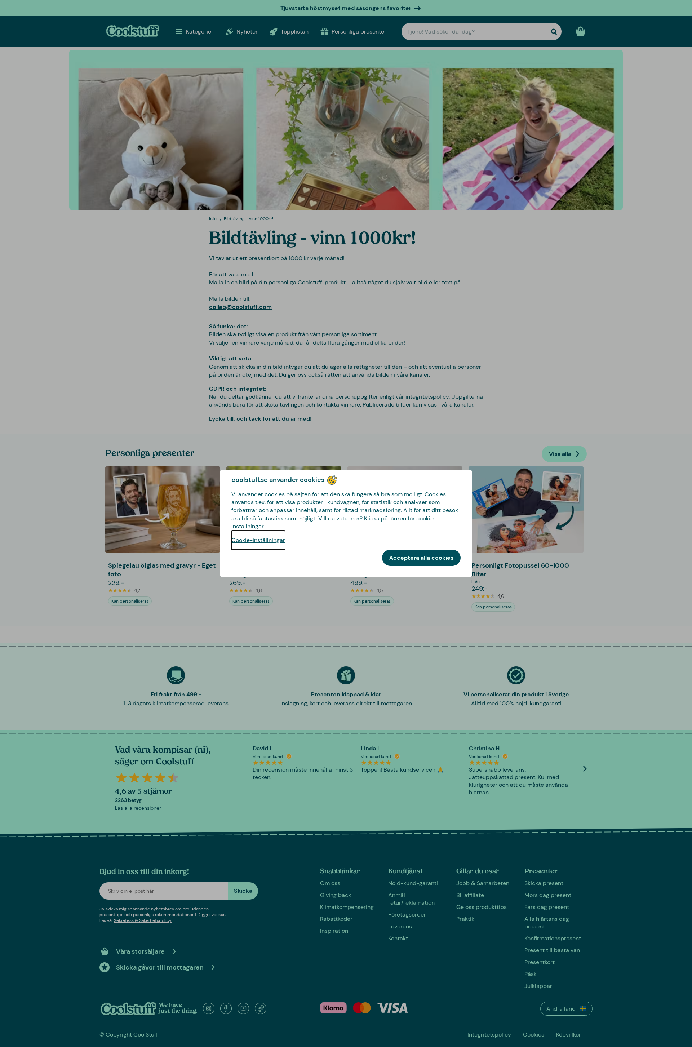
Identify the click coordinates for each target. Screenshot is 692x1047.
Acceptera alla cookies (421, 558)
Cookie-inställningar (258, 540)
